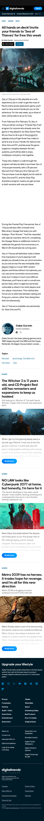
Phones (4, 699)
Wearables (29, 703)
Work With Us (7, 791)
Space (27, 707)
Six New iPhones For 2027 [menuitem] (25, 14)
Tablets (27, 699)
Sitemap (28, 796)
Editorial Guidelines (9, 743)
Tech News (6, 363)
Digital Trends (12, 11)
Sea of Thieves (8, 99)
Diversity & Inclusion (9, 796)
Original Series (30, 722)
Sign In (38, 8)
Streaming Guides (31, 710)
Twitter (14, 684)
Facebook (3, 684)
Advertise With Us (8, 739)
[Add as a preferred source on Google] (8, 44)
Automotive (6, 722)
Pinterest (31, 684)
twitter (21, 332)
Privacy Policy (30, 786)
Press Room (29, 791)
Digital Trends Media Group (12, 808)
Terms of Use (6, 800)
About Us (5, 731)
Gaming (5, 707)
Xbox (15, 363)
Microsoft (5, 358)
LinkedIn (37, 684)
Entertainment (7, 718)
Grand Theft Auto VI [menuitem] (8, 14)
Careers (5, 786)
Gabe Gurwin (8, 40)
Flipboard (3, 689)
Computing (6, 703)
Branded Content (31, 737)
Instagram (8, 684)
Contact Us (6, 735)
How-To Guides (31, 718)
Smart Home (6, 714)
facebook (17, 332)
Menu (3, 8)
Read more (9, 461)
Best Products (30, 714)
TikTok (25, 684)
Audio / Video (7, 710)
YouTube (20, 684)
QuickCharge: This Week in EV (23, 358)
